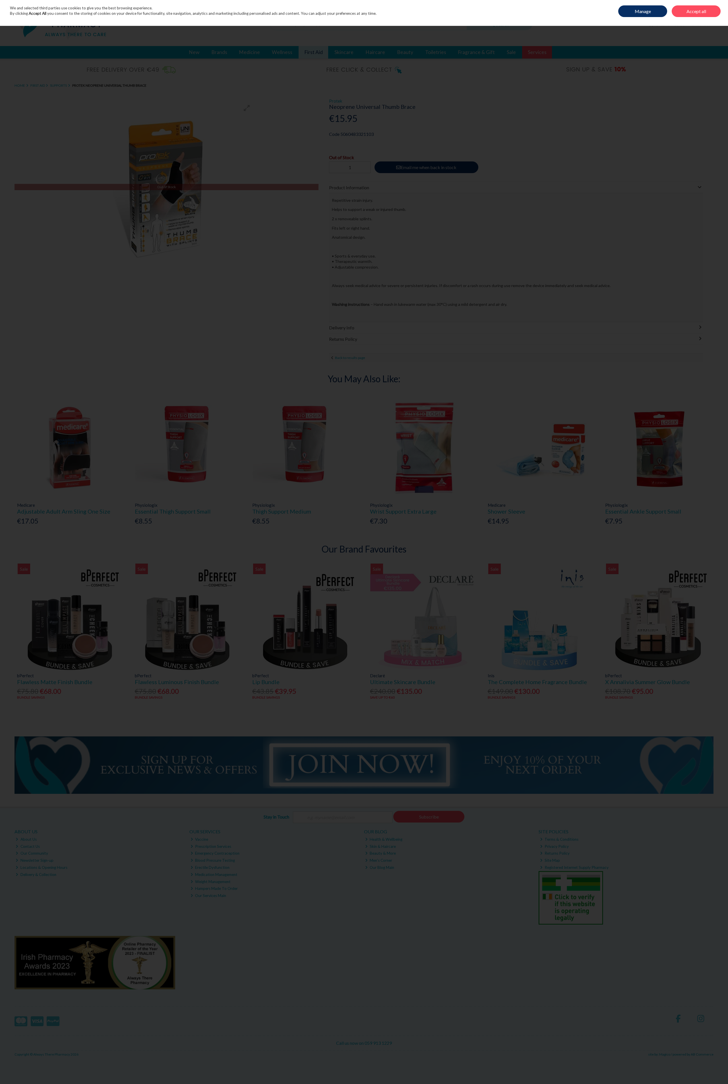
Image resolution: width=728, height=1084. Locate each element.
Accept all (696, 11)
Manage (643, 11)
